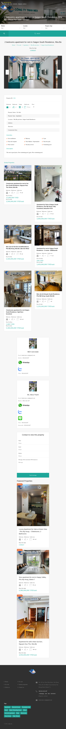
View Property (17, 177)
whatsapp (4, 4)
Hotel (6, 710)
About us (7, 687)
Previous (7, 72)
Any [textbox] (2, 28)
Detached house (16, 707)
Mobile (20, 453)
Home (13, 45)
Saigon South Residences (47, 45)
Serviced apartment (9, 713)
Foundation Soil (26, 707)
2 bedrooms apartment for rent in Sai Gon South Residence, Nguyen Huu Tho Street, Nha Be (17, 185)
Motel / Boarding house (15, 710)
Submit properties (23, 684)
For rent (7, 684)
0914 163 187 (26, 400)
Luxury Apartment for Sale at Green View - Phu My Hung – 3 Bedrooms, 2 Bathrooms (33, 531)
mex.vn (10, 723)
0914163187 (26, 358)
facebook (15, 4)
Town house (8, 716)
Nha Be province (35, 45)
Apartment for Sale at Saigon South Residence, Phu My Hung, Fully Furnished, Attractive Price (47, 206)
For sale (19, 45)
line (11, 4)
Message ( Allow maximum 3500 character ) (28, 459)
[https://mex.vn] (3, 9)
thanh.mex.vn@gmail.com (28, 355)
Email (20, 447)
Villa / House (16, 716)
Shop (17, 713)
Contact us (21, 687)
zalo (8, 4)
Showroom (23, 713)
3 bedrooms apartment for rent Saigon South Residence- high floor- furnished (17, 312)
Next (58, 72)
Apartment (26, 45)
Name (20, 440)
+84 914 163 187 (7, 2)
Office (24, 710)
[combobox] (11, 28)
